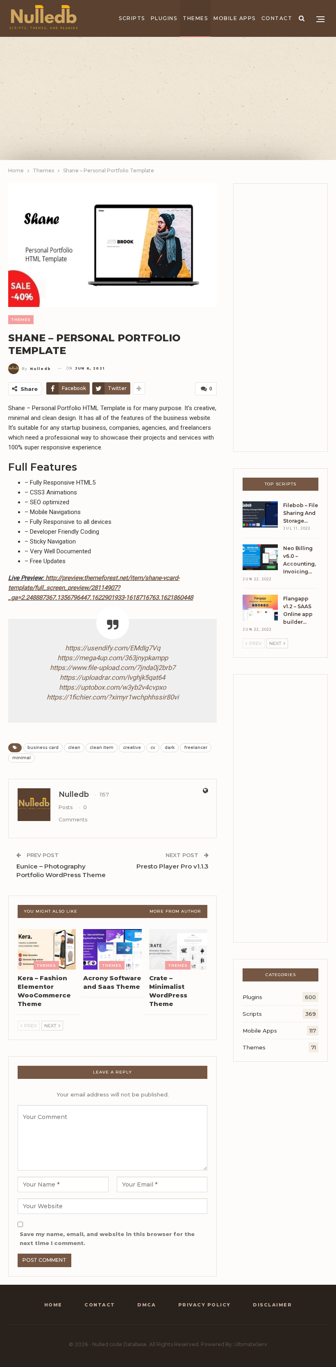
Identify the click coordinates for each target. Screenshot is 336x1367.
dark (170, 747)
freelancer (195, 747)
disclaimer (272, 1305)
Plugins (164, 18)
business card (43, 747)
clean (74, 747)
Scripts (132, 18)
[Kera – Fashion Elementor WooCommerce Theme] (47, 949)
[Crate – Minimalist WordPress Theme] (178, 949)
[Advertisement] (168, 98)
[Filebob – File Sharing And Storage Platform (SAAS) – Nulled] (260, 514)
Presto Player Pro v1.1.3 (172, 866)
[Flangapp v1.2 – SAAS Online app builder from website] (260, 608)
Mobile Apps (234, 18)
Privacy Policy (204, 1305)
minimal (21, 757)
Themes (195, 18)
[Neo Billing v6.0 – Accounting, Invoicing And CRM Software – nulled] (260, 557)
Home (53, 1305)
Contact (277, 18)
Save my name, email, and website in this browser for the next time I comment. (107, 1238)
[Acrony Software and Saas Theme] (112, 949)
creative (132, 747)
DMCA (146, 1305)
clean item (102, 747)
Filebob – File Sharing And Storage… (300, 513)
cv (152, 747)
